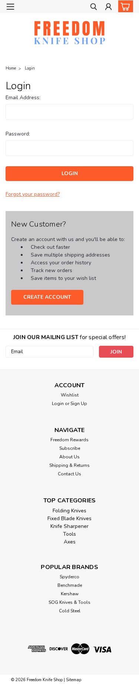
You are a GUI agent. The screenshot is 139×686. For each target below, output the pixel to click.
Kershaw (70, 594)
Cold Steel (69, 611)
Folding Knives (69, 510)
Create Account (47, 297)
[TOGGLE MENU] (10, 6)
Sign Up (78, 403)
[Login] (108, 7)
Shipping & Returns (69, 465)
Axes (70, 541)
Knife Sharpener (69, 526)
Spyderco (69, 577)
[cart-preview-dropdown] (124, 6)
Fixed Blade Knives (69, 518)
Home (11, 68)
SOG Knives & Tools (69, 602)
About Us (69, 457)
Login (30, 68)
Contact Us (69, 474)
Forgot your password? (33, 194)
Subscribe (69, 448)
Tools (69, 534)
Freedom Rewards (69, 440)
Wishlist (70, 395)
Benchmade (69, 585)
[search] (93, 7)
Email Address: (23, 97)
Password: (18, 133)
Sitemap (73, 680)
